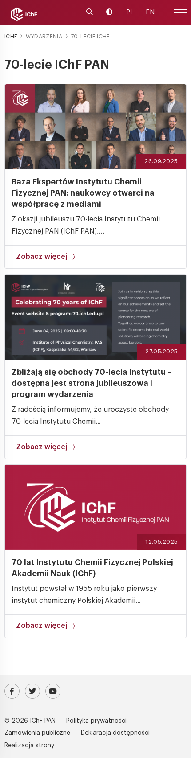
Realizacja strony (29, 745)
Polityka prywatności (96, 721)
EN (150, 12)
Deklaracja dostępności (115, 733)
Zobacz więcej (42, 256)
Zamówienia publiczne (37, 733)
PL (130, 12)
